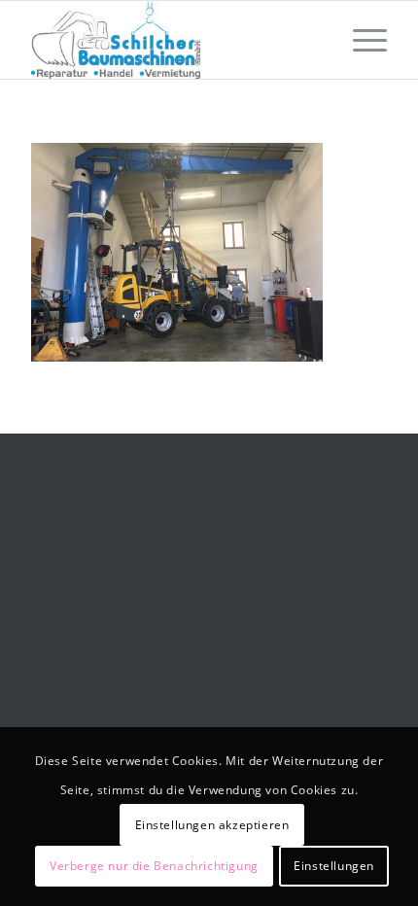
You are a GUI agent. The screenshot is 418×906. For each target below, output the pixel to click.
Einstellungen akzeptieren (212, 825)
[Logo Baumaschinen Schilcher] (173, 40)
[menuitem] (360, 40)
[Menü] (360, 40)
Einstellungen (334, 865)
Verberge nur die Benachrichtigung (154, 865)
